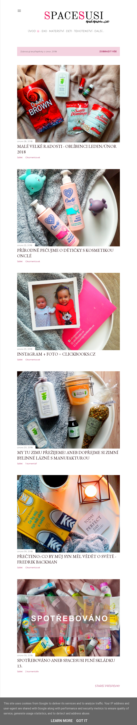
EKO (44, 31)
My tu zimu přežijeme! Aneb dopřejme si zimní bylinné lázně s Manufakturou (67, 455)
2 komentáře (32, 671)
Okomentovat (32, 157)
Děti (69, 31)
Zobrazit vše (108, 51)
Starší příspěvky (107, 686)
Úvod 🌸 (34, 31)
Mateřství (56, 31)
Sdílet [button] (20, 157)
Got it (82, 721)
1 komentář (31, 463)
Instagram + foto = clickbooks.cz (56, 354)
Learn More (62, 721)
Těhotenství (83, 31)
